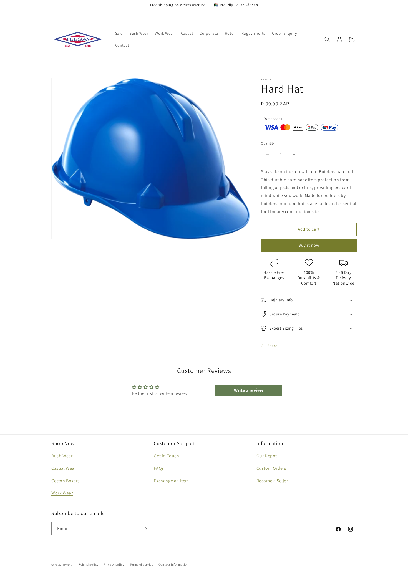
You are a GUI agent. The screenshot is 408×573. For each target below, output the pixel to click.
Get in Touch (166, 456)
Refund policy (88, 565)
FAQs (159, 468)
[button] (327, 39)
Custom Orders (271, 468)
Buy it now (308, 245)
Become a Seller (272, 481)
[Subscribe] (145, 528)
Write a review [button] (248, 390)
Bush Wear (61, 456)
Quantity (268, 143)
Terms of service (141, 565)
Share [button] (272, 345)
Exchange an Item (171, 481)
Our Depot (266, 456)
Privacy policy (114, 565)
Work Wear (62, 493)
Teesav (67, 565)
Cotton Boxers (65, 481)
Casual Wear (63, 468)
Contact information (173, 565)
